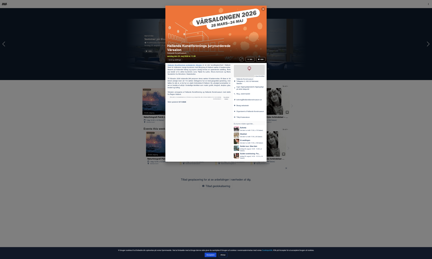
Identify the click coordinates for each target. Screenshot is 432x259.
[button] (249, 68)
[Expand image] (216, 34)
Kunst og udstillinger (175, 60)
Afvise (222, 254)
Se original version (226, 98)
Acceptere (210, 254)
